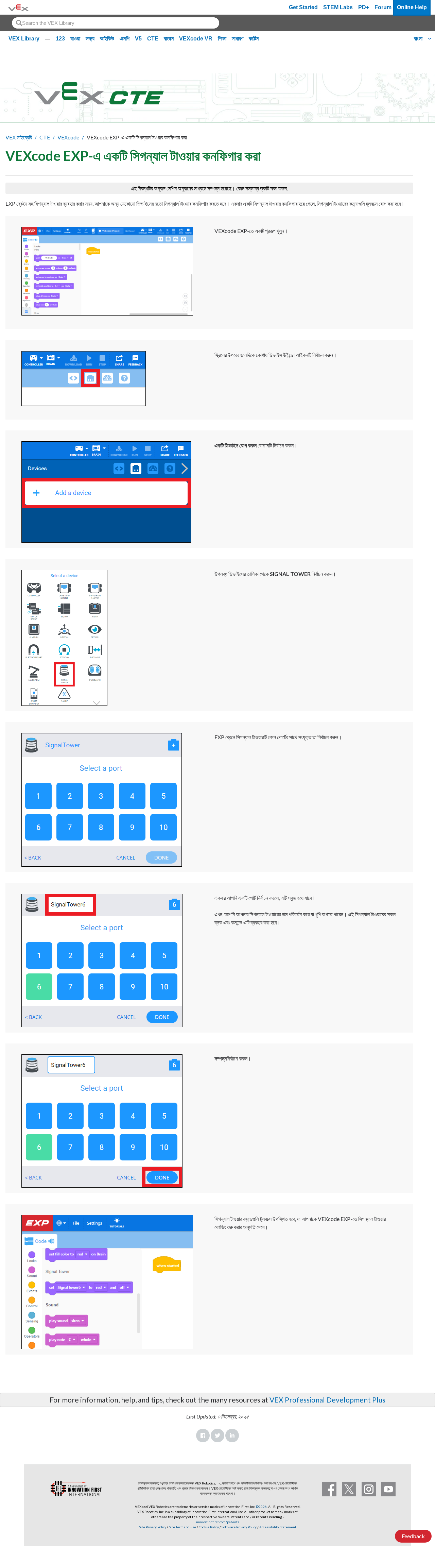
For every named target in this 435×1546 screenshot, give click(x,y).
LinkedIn (232, 1435)
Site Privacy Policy (152, 1527)
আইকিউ (107, 38)
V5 (138, 38)
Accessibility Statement (277, 1527)
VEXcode (68, 137)
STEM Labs (338, 7)
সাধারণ (237, 38)
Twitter (217, 1435)
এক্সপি (124, 38)
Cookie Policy (209, 1527)
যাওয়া (75, 38)
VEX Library (23, 38)
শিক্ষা (222, 38)
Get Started (303, 7)
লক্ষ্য (90, 38)
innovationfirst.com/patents (217, 1522)
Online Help (412, 7)
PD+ (363, 7)
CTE (152, 38)
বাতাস (169, 38)
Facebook (203, 1435)
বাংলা (418, 38)
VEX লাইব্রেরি (18, 137)
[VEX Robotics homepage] (18, 7)
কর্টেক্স (254, 38)
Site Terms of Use (182, 1527)
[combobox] (115, 23)
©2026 (261, 1507)
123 (60, 38)
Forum (383, 7)
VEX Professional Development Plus (327, 1399)
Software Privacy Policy (239, 1527)
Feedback (413, 1536)
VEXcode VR (195, 38)
